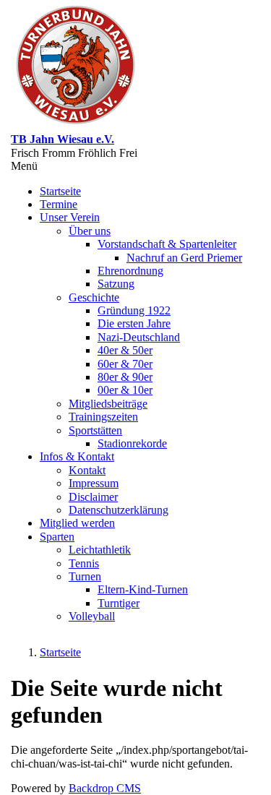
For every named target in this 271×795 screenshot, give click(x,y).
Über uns (90, 231)
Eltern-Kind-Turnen (143, 589)
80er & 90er (125, 377)
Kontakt (87, 470)
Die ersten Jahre (134, 323)
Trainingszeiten (103, 417)
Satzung (116, 284)
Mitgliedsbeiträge (108, 404)
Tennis (84, 563)
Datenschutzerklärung (118, 510)
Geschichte (94, 297)
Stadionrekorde (132, 443)
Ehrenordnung (130, 271)
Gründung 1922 (134, 310)
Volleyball (92, 616)
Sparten (57, 536)
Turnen (85, 576)
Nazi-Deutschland (139, 337)
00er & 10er (125, 390)
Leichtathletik (100, 549)
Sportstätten (95, 430)
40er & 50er (125, 350)
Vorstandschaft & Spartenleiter (167, 244)
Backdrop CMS (105, 788)
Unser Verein (70, 217)
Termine (58, 204)
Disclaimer (93, 497)
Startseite (60, 191)
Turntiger (118, 603)
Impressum (94, 483)
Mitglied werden (77, 523)
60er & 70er (125, 364)
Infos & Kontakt (77, 456)
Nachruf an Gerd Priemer (184, 258)
